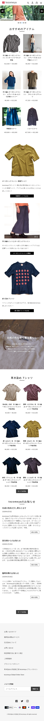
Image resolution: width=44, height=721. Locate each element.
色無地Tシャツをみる (22, 196)
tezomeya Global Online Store (14, 675)
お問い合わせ (8, 648)
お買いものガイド (10, 632)
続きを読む (35, 532)
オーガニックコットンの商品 (22, 253)
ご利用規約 (8, 658)
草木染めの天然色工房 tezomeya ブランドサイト (21, 669)
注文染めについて (10, 642)
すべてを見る (22, 491)
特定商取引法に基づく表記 (13, 653)
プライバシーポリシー (11, 664)
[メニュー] (41, 3)
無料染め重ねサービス (11, 637)
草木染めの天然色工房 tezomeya (9, 3)
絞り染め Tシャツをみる (22, 310)
